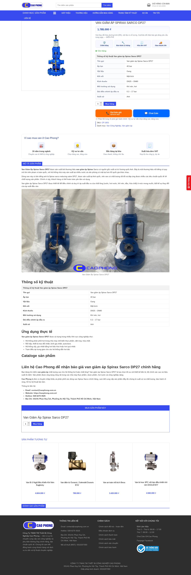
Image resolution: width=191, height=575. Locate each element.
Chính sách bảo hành (107, 547)
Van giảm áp (127, 126)
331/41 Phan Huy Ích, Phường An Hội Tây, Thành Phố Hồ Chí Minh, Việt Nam (75, 538)
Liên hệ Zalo (178, 536)
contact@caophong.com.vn (77, 526)
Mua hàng (109, 104)
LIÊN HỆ (27, 18)
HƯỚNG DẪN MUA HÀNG (103, 13)
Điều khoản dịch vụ (106, 531)
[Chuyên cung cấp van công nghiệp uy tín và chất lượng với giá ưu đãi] (32, 5)
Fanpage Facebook (145, 541)
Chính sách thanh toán (108, 535)
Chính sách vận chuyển (108, 543)
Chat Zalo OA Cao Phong (147, 536)
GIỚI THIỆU (65, 13)
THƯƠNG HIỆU (81, 13)
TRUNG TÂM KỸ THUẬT (127, 13)
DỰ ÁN (145, 13)
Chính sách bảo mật (107, 539)
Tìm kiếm (107, 5)
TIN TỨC (156, 13)
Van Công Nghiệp (114, 126)
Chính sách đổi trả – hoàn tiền (111, 526)
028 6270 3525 (74, 531)
